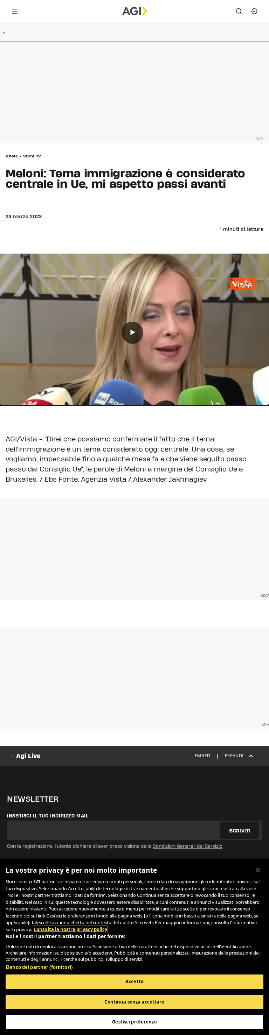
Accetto (134, 981)
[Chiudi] (257, 870)
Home (12, 156)
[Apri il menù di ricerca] (238, 11)
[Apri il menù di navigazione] (14, 11)
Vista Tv (32, 156)
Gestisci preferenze (134, 1022)
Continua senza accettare (134, 1002)
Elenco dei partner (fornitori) (39, 967)
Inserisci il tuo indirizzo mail (48, 816)
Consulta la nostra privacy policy (70, 929)
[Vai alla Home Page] (134, 11)
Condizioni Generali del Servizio (187, 846)
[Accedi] (254, 11)
